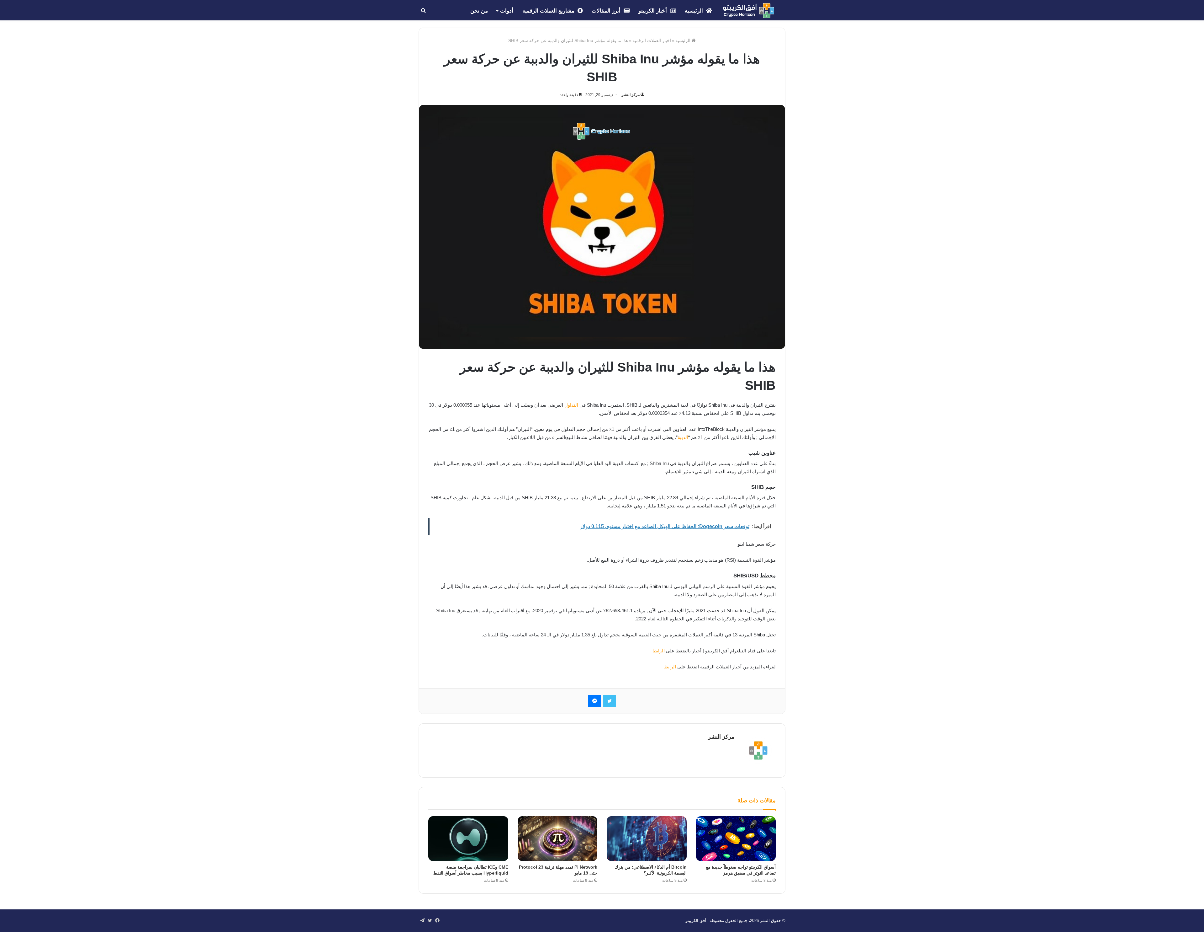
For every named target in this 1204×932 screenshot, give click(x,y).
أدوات (506, 11)
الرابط (658, 650)
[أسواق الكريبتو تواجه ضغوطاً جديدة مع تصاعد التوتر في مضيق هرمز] (736, 838)
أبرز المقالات (607, 11)
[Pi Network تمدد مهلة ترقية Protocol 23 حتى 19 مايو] (558, 838)
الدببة (683, 437)
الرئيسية (695, 11)
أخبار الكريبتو (653, 11)
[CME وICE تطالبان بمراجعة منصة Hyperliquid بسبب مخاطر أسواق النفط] (468, 838)
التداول (571, 405)
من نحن (479, 11)
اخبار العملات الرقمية (651, 40)
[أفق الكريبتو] (748, 11)
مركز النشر (630, 95)
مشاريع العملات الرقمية (549, 11)
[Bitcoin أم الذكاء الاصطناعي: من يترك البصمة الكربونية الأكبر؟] (647, 838)
